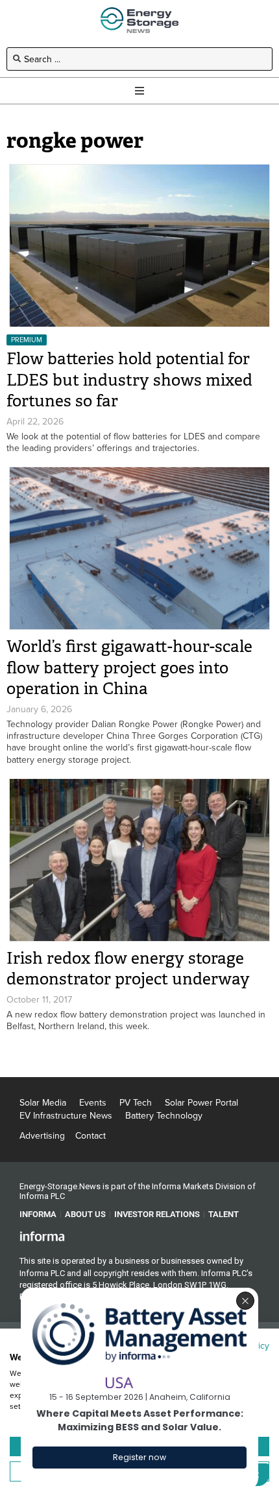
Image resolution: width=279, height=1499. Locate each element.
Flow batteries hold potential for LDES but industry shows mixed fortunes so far (129, 380)
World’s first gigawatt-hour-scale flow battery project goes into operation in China (129, 667)
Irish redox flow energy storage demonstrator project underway (128, 969)
